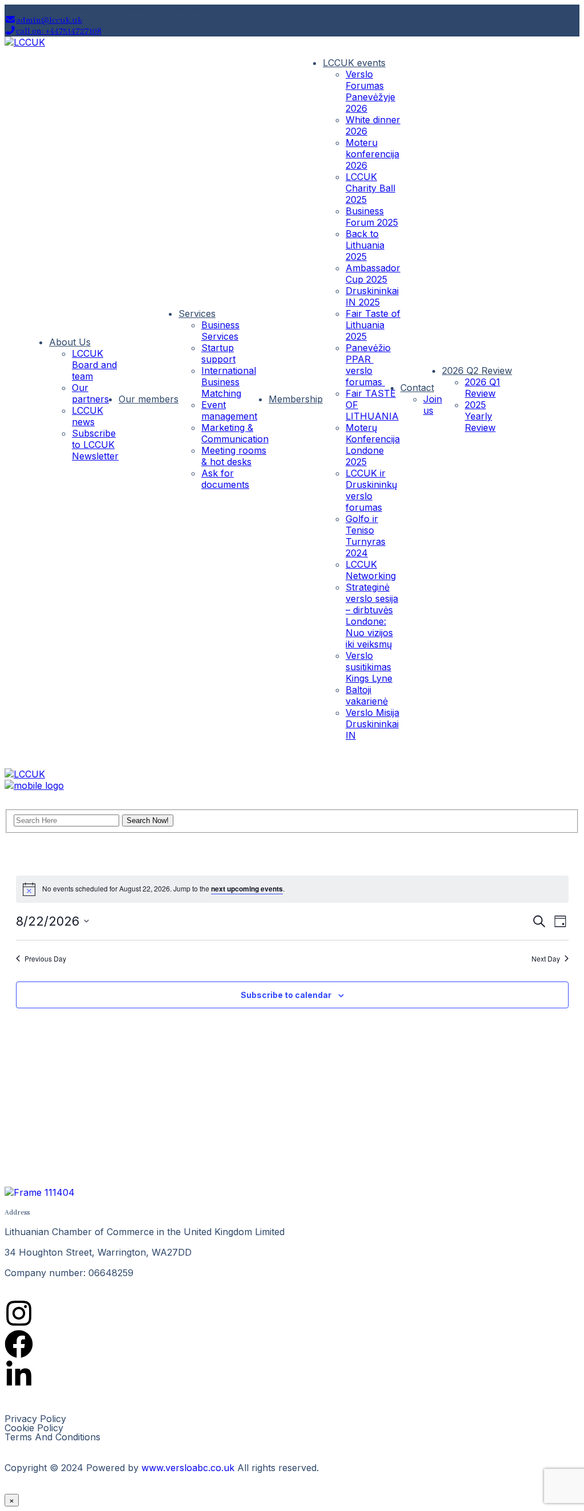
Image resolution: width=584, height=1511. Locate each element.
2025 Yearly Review (480, 416)
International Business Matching (228, 382)
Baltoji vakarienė (367, 695)
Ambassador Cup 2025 (373, 273)
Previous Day (45, 958)
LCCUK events (354, 62)
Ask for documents (225, 478)
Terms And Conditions (52, 1437)
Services (197, 313)
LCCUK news (87, 416)
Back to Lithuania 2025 (365, 245)
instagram (546, 398)
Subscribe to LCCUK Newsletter (95, 444)
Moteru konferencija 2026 (372, 154)
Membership (296, 399)
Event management (229, 410)
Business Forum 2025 (372, 216)
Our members (149, 399)
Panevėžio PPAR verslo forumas (368, 365)
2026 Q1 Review (482, 387)
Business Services (220, 330)
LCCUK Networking (371, 570)
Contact (417, 387)
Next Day (546, 958)
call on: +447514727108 (59, 31)
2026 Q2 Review (477, 370)
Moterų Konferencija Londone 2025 (373, 444)
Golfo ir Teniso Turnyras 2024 (366, 536)
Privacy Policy (35, 1418)
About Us (70, 342)
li (569, 398)
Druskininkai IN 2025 (372, 296)
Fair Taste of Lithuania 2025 (373, 325)
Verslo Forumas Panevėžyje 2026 (370, 91)
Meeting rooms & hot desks (233, 456)
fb (524, 398)
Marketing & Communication (235, 433)
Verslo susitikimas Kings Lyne (369, 667)
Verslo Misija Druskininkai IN (372, 724)
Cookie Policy (34, 1427)
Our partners (90, 393)
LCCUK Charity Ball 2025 (370, 188)
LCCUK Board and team (94, 365)
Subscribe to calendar (286, 995)
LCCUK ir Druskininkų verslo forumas (371, 490)
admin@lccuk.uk (49, 20)
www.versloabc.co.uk (187, 1467)
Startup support (218, 353)
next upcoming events (247, 888)
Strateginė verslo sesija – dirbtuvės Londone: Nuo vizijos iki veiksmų (372, 615)
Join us (432, 404)
